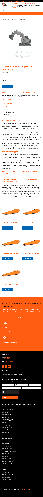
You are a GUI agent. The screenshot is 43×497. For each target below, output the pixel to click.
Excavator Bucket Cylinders (7, 420)
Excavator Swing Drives (6, 459)
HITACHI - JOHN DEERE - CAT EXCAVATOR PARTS (21, 13)
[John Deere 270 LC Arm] (11, 264)
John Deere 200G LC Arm (32, 223)
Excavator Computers (6, 424)
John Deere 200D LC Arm (11, 223)
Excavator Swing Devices (7, 458)
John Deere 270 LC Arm (11, 284)
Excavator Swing (5, 467)
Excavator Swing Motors (7, 463)
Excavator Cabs (5, 422)
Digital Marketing (23, 489)
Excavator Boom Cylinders (7, 419)
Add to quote (7, 86)
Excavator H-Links (5, 432)
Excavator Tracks (5, 472)
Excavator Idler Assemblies (7, 440)
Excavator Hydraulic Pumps (7, 438)
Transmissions (5, 469)
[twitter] (6, 366)
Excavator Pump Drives (6, 453)
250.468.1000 (6, 358)
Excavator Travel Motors (7, 477)
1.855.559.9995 (10, 1)
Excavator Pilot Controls (7, 445)
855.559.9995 (7, 357)
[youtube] (9, 366)
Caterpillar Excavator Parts (7, 411)
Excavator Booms (5, 417)
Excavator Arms (5, 412)
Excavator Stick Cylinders (7, 455)
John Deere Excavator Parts (7, 409)
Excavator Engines (5, 429)
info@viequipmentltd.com (19, 1)
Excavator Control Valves (7, 425)
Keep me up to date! (10, 397)
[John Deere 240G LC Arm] (31, 233)
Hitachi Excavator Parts (6, 407)
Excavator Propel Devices (7, 448)
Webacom (31, 489)
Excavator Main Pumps (6, 443)
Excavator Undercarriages (7, 480)
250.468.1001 (5, 360)
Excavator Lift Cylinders (6, 441)
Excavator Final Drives (6, 430)
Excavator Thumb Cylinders (7, 471)
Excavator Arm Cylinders (7, 414)
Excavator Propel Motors (7, 450)
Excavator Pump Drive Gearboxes (9, 451)
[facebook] (3, 366)
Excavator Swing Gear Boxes (8, 461)
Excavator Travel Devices (7, 476)
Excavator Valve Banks (6, 479)
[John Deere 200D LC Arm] (11, 202)
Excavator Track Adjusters (7, 474)
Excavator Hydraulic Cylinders (8, 434)
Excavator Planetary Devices (8, 446)
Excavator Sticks (5, 456)
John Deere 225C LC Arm (11, 254)
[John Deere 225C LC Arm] (11, 233)
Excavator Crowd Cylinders (7, 427)
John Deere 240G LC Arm (32, 254)
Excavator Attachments (6, 416)
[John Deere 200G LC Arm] (31, 202)
